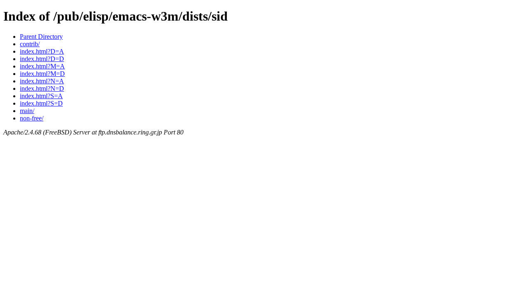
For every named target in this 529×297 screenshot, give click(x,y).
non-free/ (31, 118)
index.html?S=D (41, 103)
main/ (27, 110)
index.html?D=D (42, 58)
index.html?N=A (42, 81)
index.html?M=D (42, 73)
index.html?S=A (41, 95)
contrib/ (30, 43)
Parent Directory (41, 36)
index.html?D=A (42, 51)
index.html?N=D (42, 88)
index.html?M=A (42, 66)
